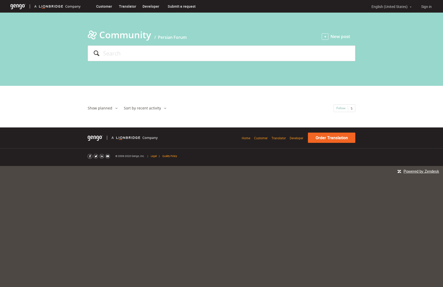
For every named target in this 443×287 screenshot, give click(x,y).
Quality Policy (169, 156)
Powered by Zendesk (421, 171)
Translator (127, 6)
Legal (154, 156)
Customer (104, 6)
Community (125, 35)
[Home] (18, 6)
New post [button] (340, 36)
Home (246, 138)
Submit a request (182, 6)
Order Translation (332, 138)
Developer (151, 6)
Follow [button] (340, 108)
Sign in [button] (426, 6)
